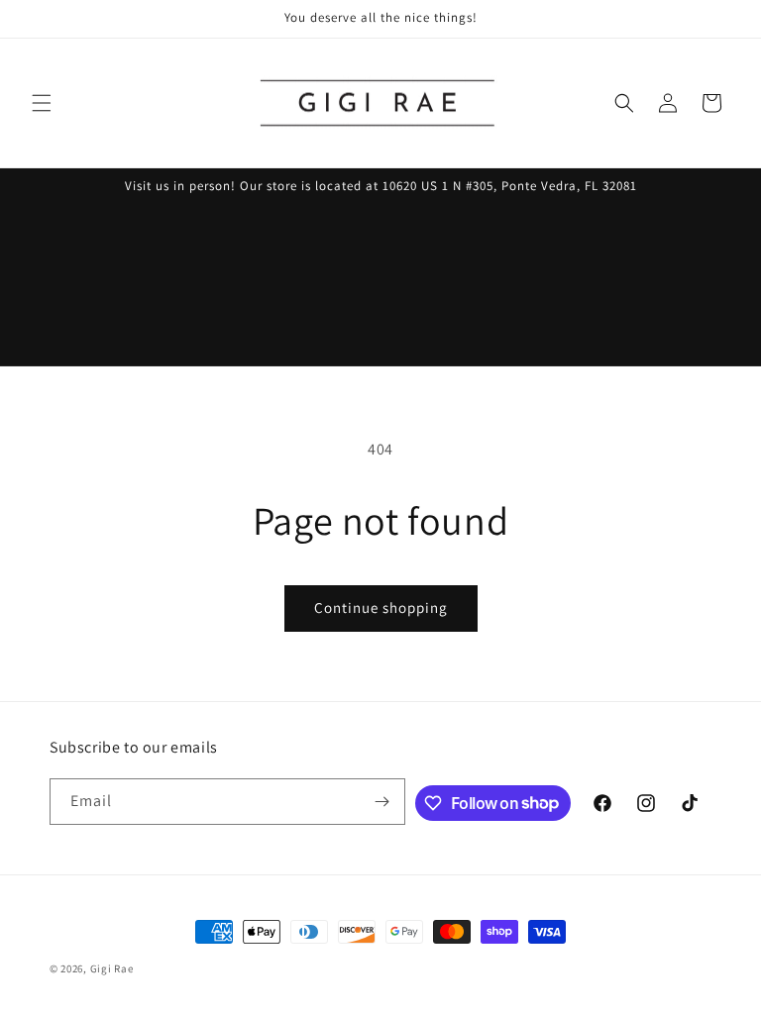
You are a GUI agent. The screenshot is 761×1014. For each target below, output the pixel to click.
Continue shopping (381, 607)
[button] (41, 103)
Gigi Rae (112, 968)
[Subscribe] (382, 801)
